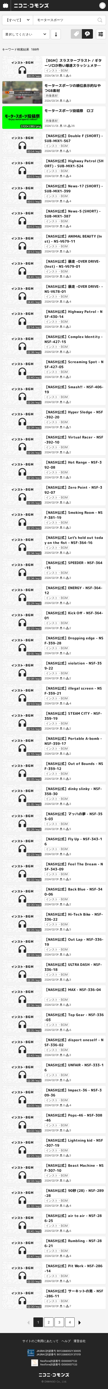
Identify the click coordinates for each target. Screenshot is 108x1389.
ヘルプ (66, 1341)
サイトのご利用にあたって (40, 1341)
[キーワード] (87, 34)
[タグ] (76, 34)
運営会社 (80, 1341)
